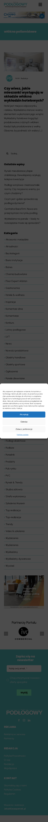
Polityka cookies (22, 435)
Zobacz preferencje (24, 429)
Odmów (24, 422)
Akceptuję (24, 414)
